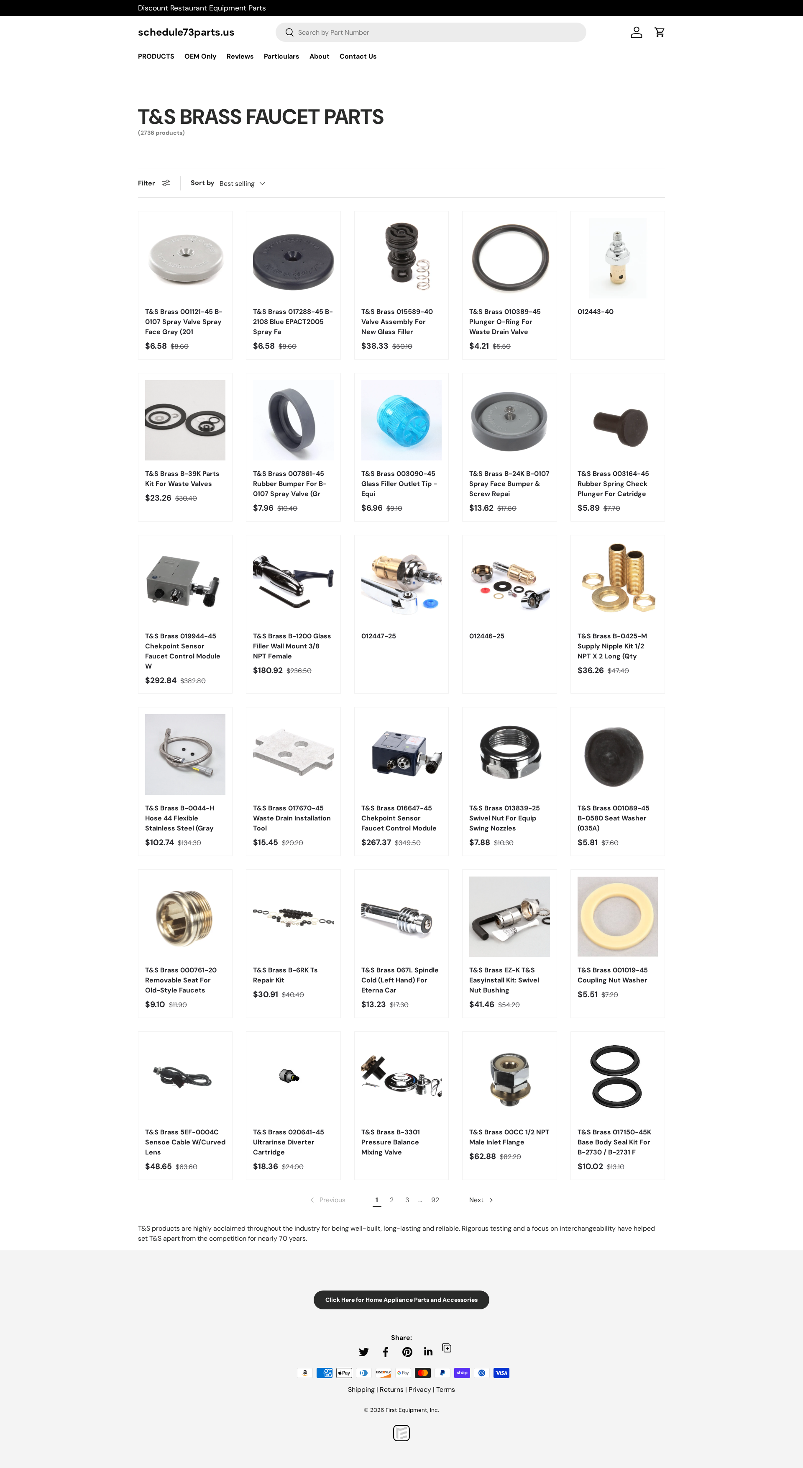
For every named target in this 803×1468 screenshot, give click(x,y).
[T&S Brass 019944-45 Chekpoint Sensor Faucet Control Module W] (185, 582)
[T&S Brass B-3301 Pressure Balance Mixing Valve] (401, 1079)
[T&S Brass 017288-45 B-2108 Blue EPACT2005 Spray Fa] (293, 258)
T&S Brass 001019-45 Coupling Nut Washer (613, 975)
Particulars (281, 56)
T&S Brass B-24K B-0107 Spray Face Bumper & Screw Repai (509, 483)
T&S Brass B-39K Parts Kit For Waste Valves (182, 478)
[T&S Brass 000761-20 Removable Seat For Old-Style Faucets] (185, 917)
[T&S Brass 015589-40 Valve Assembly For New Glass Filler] (401, 258)
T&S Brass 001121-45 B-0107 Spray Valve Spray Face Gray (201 (183, 321)
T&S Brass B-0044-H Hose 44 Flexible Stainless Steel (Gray (179, 818)
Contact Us (358, 56)
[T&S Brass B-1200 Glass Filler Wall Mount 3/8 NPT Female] (293, 582)
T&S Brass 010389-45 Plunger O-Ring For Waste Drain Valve (505, 321)
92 (435, 1199)
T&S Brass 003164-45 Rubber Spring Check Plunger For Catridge (613, 483)
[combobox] (431, 32)
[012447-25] (401, 582)
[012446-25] (509, 582)
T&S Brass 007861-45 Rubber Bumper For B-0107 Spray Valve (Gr (290, 483)
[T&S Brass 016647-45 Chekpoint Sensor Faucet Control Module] (401, 754)
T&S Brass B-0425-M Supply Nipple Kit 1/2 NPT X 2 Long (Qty (612, 646)
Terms (445, 1389)
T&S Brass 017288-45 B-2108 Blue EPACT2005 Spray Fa (293, 321)
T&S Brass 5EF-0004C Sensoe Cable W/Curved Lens (185, 1142)
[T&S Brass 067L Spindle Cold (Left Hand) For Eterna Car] (401, 917)
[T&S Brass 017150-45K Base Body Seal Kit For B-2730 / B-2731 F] (618, 1079)
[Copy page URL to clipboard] (447, 1347)
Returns (392, 1389)
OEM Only (200, 56)
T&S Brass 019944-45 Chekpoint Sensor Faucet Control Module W (182, 651)
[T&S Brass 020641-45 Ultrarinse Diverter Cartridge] (293, 1079)
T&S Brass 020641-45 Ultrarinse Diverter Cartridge (288, 1142)
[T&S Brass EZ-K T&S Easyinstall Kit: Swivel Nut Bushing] (509, 917)
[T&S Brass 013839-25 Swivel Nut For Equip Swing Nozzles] (509, 754)
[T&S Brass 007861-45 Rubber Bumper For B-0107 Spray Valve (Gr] (293, 420)
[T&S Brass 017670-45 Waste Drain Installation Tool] (293, 754)
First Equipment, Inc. (412, 1410)
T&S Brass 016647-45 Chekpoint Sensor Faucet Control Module (399, 818)
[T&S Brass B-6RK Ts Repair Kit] (293, 917)
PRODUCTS (156, 56)
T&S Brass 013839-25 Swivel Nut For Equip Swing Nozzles (504, 818)
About (319, 56)
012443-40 (596, 311)
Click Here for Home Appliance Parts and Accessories (401, 1299)
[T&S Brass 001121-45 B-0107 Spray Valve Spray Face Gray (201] (185, 258)
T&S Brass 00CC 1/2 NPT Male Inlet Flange (509, 1137)
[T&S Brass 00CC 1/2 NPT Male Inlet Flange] (509, 1079)
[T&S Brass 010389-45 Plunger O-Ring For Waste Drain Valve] (509, 258)
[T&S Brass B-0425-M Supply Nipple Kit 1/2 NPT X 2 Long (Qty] (618, 582)
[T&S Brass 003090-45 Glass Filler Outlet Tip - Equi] (401, 420)
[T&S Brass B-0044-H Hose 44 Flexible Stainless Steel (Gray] (185, 754)
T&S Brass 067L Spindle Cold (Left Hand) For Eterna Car (400, 980)
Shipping (361, 1389)
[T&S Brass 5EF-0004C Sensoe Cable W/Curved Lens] (185, 1079)
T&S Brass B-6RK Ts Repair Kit (285, 975)
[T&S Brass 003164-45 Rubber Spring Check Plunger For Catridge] (618, 420)
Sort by (203, 182)
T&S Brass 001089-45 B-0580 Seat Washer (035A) (614, 818)
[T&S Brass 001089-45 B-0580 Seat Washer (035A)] (618, 754)
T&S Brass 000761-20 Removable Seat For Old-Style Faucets (181, 980)
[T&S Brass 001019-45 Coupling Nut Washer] (618, 917)
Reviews (240, 56)
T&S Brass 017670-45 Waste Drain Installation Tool (292, 818)
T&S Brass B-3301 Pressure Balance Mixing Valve (390, 1142)
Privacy (420, 1389)
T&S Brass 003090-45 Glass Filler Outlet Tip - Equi (399, 483)
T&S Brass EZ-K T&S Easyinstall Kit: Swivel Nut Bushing (504, 980)
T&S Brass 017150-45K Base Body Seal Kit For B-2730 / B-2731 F (614, 1142)
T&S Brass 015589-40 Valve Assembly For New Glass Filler (397, 321)
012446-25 (486, 636)
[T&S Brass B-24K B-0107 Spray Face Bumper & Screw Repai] (509, 420)
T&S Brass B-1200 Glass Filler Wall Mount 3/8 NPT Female (292, 646)
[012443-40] (618, 258)
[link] (327, 1200)
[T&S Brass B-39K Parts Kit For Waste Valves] (185, 420)
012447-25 (378, 636)
